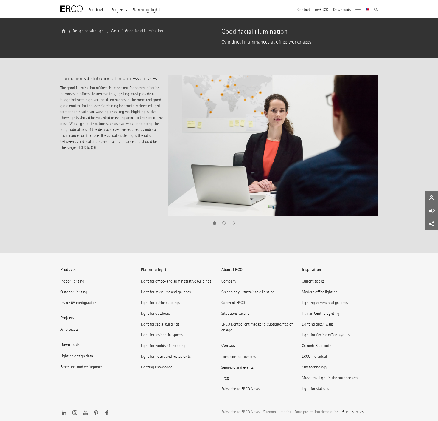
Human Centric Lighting (320, 313)
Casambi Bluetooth (317, 345)
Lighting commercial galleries (325, 302)
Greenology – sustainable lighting (247, 291)
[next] (232, 223)
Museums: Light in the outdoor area (330, 377)
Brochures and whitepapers (81, 366)
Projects (118, 10)
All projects (69, 329)
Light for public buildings (160, 302)
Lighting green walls (317, 324)
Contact (303, 10)
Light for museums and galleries (166, 291)
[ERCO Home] (71, 9)
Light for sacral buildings (160, 324)
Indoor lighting (72, 281)
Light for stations (315, 388)
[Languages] (367, 10)
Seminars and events (237, 367)
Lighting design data (76, 356)
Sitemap (269, 411)
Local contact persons (238, 356)
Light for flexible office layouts (326, 334)
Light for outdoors (155, 313)
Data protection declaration (317, 411)
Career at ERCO (233, 302)
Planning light (145, 10)
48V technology (314, 367)
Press (225, 378)
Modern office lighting (320, 291)
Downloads (342, 10)
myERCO (321, 10)
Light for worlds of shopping (163, 345)
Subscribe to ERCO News (240, 388)
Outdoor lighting (73, 291)
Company (228, 281)
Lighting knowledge (156, 367)
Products (96, 10)
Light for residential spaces (162, 334)
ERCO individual (314, 356)
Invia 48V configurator (78, 302)
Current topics (313, 281)
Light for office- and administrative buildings (176, 281)
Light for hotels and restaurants (166, 356)
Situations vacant (235, 313)
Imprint (285, 411)
